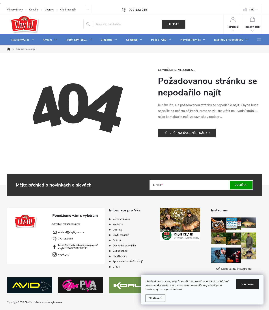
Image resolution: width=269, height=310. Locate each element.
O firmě (117, 240)
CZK (251, 9)
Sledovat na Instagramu (236, 269)
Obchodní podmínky (124, 245)
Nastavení (155, 298)
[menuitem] (22, 40)
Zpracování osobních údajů (128, 261)
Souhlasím (248, 284)
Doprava (49, 9)
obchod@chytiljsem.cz (71, 232)
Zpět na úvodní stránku (190, 133)
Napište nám (120, 256)
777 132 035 (65, 238)
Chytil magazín (68, 9)
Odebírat (241, 185)
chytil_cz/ (63, 254)
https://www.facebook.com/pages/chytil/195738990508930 (78, 246)
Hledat (173, 24)
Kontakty (33, 9)
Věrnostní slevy (15, 9)
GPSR (116, 267)
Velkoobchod (120, 251)
